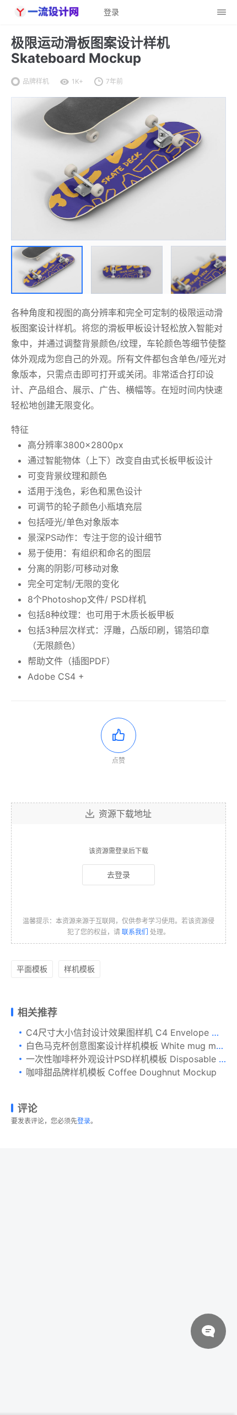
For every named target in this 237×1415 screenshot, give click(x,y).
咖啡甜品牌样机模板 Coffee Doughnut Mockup (121, 1072)
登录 (83, 1121)
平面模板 (32, 968)
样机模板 (79, 968)
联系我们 (135, 932)
